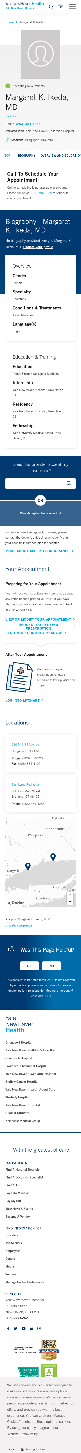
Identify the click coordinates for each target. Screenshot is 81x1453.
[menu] (72, 6)
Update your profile (38, 246)
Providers (11, 1235)
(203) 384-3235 (28, 124)
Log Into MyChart (22, 700)
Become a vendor (17, 1216)
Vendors (10, 1274)
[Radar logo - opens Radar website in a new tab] (16, 902)
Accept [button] (12, 1449)
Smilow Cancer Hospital (21, 1082)
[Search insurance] (70, 483)
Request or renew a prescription (38, 626)
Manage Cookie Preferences (24, 1282)
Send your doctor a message (33, 633)
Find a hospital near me (22, 1170)
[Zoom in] (70, 895)
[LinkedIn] (31, 1329)
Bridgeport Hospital (18, 1042)
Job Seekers (13, 1243)
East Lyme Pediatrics (26, 784)
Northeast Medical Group (22, 1121)
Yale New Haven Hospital (22, 1105)
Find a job (12, 1185)
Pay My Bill (13, 1201)
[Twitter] (15, 1329)
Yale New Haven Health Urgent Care (30, 1089)
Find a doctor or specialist (24, 1177)
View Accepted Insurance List (40, 513)
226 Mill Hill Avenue (25, 744)
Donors (10, 1259)
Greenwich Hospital (18, 1058)
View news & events (19, 1209)
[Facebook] (8, 1329)
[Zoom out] (70, 901)
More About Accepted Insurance (37, 551)
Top (7, 155)
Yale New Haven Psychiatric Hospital (30, 1074)
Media (9, 1266)
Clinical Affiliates (17, 1113)
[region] (40, 862)
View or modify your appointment (38, 619)
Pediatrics (12, 116)
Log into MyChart (17, 1193)
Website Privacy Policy (23, 1434)
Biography (26, 155)
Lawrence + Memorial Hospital (26, 1066)
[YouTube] (24, 1329)
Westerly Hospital (17, 1097)
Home (9, 22)
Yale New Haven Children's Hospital (30, 1050)
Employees (12, 1251)
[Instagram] (38, 1329)
